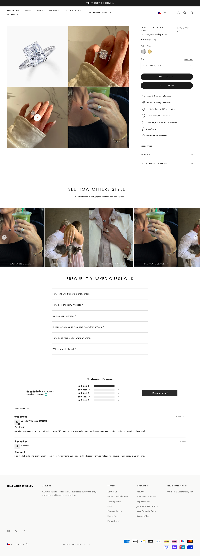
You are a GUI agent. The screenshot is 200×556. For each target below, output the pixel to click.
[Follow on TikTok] (23, 531)
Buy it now (167, 85)
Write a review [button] (160, 393)
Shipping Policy (114, 501)
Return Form (112, 516)
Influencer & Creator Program (180, 491)
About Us (140, 491)
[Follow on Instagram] (8, 531)
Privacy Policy (113, 520)
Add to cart (167, 76)
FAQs (109, 506)
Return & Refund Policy (117, 496)
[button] (84, 386)
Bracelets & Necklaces (48, 10)
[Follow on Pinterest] (16, 531)
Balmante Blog (143, 516)
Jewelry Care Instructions (147, 506)
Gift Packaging (73, 10)
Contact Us (12, 15)
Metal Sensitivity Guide (146, 511)
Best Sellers (13, 10)
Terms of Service (114, 511)
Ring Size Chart (143, 501)
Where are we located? (147, 496)
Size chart (188, 59)
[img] (20, 416)
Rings (28, 10)
